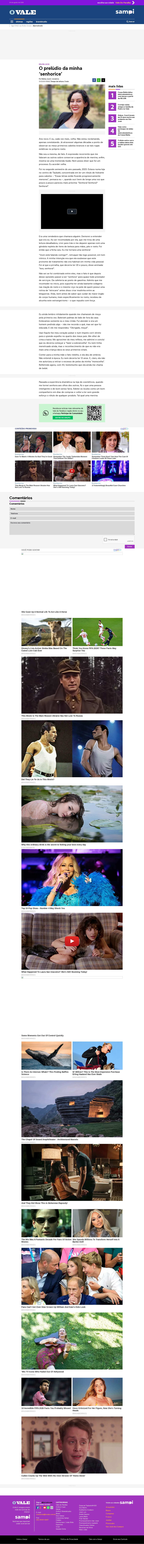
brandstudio (41, 21)
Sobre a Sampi (22, 1539)
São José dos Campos (115, 1527)
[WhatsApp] (99, 80)
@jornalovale (47, 1502)
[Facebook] (94, 80)
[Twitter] (103, 80)
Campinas (110, 1514)
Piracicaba (110, 1523)
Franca (108, 1517)
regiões (29, 21)
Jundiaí (108, 1520)
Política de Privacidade (69, 1539)
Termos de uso (43, 1539)
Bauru (108, 1510)
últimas (19, 21)
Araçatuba (110, 1507)
